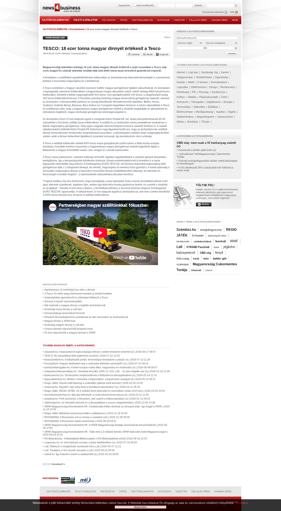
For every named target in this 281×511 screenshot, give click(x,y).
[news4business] (61, 8)
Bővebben (241, 502)
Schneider (198, 235)
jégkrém (229, 247)
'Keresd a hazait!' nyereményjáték (63, 301)
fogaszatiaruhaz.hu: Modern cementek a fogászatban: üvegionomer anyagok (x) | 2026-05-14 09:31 (100, 379)
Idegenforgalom (205, 116)
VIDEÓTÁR (179, 20)
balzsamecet (186, 252)
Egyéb (232, 111)
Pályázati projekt (208, 97)
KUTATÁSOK (163, 20)
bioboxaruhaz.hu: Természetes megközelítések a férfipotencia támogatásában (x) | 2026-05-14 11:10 (100, 375)
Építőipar (213, 106)
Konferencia (218, 92)
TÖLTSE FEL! (205, 185)
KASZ (196, 258)
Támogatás (197, 102)
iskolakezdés (183, 241)
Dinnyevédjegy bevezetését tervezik (64, 313)
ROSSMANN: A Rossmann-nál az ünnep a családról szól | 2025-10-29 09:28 (87, 417)
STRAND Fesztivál (197, 247)
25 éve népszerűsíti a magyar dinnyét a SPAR (69, 332)
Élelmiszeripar (185, 111)
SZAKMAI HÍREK (219, 20)
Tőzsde (205, 121)
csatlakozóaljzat (202, 241)
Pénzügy (204, 92)
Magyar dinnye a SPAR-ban (59, 321)
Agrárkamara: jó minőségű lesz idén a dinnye (69, 289)
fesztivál (220, 241)
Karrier (225, 72)
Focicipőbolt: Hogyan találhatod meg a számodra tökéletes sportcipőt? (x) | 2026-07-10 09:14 (96, 363)
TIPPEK (124, 20)
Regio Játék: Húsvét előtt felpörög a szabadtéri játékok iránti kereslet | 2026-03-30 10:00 (93, 383)
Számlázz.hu (186, 229)
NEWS (235, 20)
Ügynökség (221, 77)
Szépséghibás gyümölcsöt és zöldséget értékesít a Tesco (76, 297)
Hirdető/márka (204, 77)
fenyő (219, 252)
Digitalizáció (214, 102)
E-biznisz (202, 82)
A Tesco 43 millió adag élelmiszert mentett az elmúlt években (78, 293)
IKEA (206, 258)
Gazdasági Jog (209, 72)
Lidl (179, 247)
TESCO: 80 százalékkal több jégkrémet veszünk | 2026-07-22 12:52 (82, 355)
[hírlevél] (214, 12)
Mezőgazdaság (204, 111)
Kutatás (181, 82)
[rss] (234, 12)
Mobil (191, 82)
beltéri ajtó (219, 258)
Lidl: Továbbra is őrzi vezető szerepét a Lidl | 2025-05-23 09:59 (79, 450)
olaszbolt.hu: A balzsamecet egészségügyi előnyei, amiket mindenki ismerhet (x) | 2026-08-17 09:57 (100, 351)
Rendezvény (228, 87)
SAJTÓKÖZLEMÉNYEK (55, 20)
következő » (58, 464)
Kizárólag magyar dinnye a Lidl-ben (64, 324)
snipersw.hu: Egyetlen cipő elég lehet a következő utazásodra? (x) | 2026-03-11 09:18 (92, 387)
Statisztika (199, 106)
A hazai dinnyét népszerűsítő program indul (68, 328)
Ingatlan (220, 111)
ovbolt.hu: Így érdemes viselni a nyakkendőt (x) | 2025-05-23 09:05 (81, 454)
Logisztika (182, 87)
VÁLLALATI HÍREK (198, 20)
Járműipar (192, 121)
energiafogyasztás (211, 229)
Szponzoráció (225, 116)
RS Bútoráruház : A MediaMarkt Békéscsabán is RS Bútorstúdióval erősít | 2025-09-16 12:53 (95, 438)
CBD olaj (205, 252)
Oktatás (192, 97)
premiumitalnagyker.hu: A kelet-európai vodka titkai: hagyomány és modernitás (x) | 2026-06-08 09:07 (100, 367)
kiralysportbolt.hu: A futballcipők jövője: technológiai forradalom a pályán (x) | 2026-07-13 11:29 (97, 359)
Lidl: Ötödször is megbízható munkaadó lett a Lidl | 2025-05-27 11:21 (82, 446)
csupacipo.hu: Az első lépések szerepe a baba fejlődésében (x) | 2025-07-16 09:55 (90, 442)
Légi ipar (193, 72)
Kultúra (181, 97)
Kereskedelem (77, 29)
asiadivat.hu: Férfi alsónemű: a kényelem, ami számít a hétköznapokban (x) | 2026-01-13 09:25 (97, 398)
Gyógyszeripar (185, 77)
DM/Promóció (198, 87)
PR (194, 92)
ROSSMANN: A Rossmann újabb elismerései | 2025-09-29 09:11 (80, 421)
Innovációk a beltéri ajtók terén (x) (197, 150)
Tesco (167, 37)
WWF (234, 241)
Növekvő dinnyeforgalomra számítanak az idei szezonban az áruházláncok (86, 317)
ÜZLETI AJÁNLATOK (85, 20)
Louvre (208, 270)
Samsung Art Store (217, 235)
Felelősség (183, 92)
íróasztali (196, 270)
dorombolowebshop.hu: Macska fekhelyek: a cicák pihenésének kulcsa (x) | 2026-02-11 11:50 (96, 394)
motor (216, 247)
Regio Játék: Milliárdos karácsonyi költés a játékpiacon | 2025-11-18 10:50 (85, 413)
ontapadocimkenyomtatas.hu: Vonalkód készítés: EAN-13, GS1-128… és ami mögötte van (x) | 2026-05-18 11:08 (107, 371)
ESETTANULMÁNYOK (142, 20)
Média (180, 121)
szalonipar (182, 264)
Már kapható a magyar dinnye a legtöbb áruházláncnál (75, 305)
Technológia (183, 106)
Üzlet (224, 97)
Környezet (182, 102)
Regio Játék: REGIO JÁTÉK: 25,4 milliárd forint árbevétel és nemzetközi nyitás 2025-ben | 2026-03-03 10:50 (104, 390)
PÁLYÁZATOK (109, 20)
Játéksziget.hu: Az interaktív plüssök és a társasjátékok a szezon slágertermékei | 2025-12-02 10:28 (99, 402)
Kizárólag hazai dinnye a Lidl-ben (63, 309)
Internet (181, 72)
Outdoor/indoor (185, 116)
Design (213, 87)
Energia (228, 102)
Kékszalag (182, 258)
